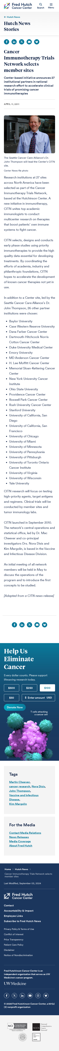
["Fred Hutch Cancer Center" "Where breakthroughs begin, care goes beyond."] (18, 6)
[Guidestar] (36, 1037)
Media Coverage (20, 841)
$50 (11, 697)
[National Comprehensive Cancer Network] (42, 1027)
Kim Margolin (18, 804)
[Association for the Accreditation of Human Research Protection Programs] (22, 1037)
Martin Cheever (19, 782)
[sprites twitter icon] (14, 995)
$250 (29, 687)
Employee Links (13, 915)
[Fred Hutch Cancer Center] (18, 896)
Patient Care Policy (13, 944)
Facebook (6, 41)
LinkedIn (14, 41)
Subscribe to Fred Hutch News (22, 921)
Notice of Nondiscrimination (18, 955)
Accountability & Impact (18, 910)
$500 (11, 687)
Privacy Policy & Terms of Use (19, 929)
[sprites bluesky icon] (46, 995)
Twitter (21, 41)
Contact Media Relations (25, 832)
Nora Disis (38, 786)
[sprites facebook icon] (6, 995)
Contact (9, 905)
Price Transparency (13, 939)
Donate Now (15, 707)
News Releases (19, 837)
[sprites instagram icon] (38, 995)
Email (29, 41)
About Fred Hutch (20, 845)
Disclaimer (9, 950)
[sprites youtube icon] (30, 995)
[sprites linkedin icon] (22, 995)
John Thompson (19, 790)
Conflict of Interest (13, 934)
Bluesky (36, 41)
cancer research (19, 786)
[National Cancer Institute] (17, 1027)
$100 (47, 687)
